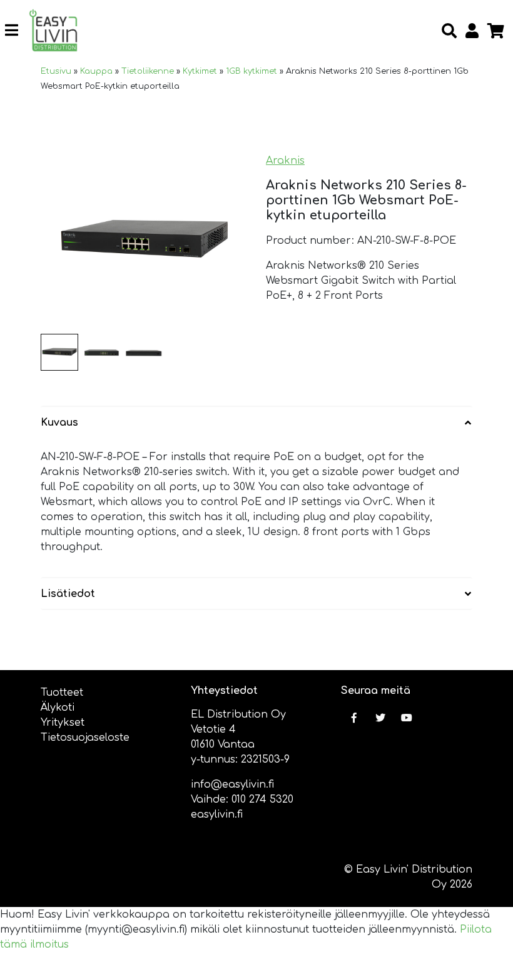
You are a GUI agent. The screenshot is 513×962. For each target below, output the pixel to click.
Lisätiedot (68, 593)
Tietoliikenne (147, 71)
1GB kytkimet (251, 71)
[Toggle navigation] (16, 30)
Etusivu (56, 71)
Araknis (285, 160)
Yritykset (62, 722)
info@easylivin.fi (232, 784)
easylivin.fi (217, 814)
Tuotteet (62, 692)
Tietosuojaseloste (85, 737)
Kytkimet (200, 71)
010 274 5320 (262, 799)
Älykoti (57, 707)
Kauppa (96, 71)
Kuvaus (59, 422)
